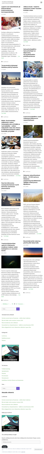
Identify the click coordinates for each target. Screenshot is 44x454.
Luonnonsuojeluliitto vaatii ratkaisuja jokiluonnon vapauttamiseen (32, 118)
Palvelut (4, 373)
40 (17, 304)
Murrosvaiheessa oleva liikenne (10, 323)
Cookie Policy (23, 451)
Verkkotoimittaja (7, 2)
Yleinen (4, 340)
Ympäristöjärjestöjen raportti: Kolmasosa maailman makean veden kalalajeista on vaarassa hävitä (9, 247)
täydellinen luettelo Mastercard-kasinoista (12, 380)
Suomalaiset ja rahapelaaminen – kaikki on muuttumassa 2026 (18, 325)
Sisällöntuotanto (6, 338)
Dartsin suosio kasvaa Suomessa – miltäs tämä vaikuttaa (16, 318)
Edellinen (4, 304)
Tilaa (4, 447)
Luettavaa (5, 61)
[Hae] (18, 308)
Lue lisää (25, 42)
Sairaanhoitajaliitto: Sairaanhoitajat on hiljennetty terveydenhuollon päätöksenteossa (30, 52)
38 (12, 304)
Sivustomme (5, 376)
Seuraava (21, 304)
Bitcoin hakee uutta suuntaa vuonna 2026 (12, 320)
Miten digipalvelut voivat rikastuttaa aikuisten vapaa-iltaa (16, 327)
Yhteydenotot (5, 378)
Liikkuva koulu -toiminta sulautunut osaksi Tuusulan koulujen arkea (32, 8)
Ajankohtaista (5, 371)
